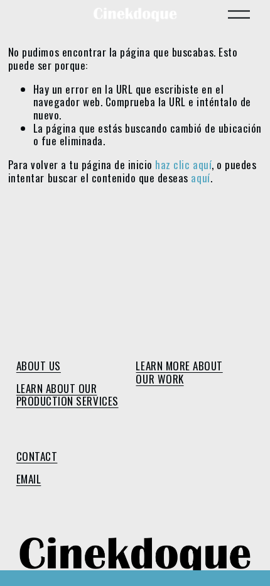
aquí (200, 177)
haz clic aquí (183, 164)
